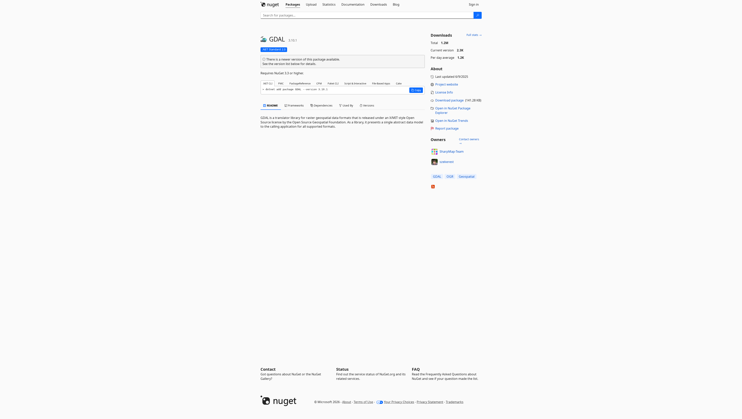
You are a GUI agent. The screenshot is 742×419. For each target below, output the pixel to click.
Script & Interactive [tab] (355, 83)
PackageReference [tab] (300, 83)
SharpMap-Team (452, 151)
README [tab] (272, 105)
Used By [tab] (347, 105)
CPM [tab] (319, 83)
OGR (450, 176)
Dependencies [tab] (322, 105)
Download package (449, 100)
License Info (444, 92)
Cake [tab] (399, 83)
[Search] (478, 15)
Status (342, 369)
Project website (446, 84)
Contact (268, 369)
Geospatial (466, 176)
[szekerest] (434, 161)
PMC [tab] (281, 83)
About (346, 402)
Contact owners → (469, 141)
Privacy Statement (430, 402)
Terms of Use (363, 402)
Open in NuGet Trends (451, 121)
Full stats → (474, 35)
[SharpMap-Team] (434, 151)
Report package (447, 128)
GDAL (437, 176)
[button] (416, 90)
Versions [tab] (368, 105)
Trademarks (454, 402)
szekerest (447, 162)
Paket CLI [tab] (333, 83)
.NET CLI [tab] (267, 83)
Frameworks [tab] (295, 105)
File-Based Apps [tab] (381, 83)
